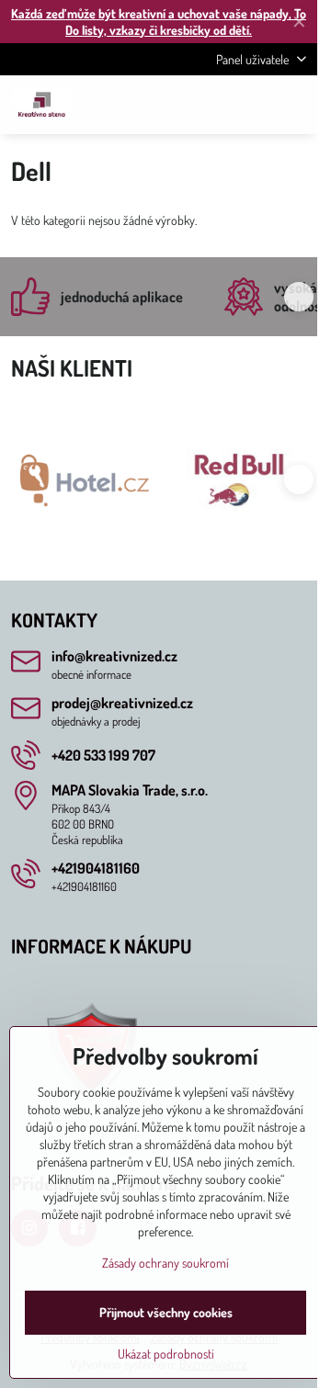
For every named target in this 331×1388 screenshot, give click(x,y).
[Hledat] (207, 104)
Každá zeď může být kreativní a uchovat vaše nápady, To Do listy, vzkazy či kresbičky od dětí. (158, 22)
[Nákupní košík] (251, 104)
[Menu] (295, 104)
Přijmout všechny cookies (166, 1312)
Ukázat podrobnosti (166, 1353)
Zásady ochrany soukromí (165, 1262)
